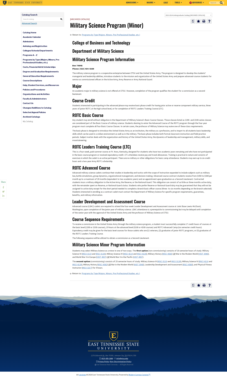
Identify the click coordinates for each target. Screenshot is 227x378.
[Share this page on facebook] (3, 187)
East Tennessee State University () (23, 3)
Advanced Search (29, 23)
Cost (166, 2)
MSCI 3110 (87, 253)
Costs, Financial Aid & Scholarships (39, 67)
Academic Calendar (32, 37)
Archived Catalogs (31, 117)
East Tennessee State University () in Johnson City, (113, 341)
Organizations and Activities (36, 94)
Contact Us (28, 103)
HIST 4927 (101, 257)
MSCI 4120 (141, 253)
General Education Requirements (38, 76)
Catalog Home (29, 33)
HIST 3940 (203, 253)
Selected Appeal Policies (34, 112)
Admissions (131, 2)
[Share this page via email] (3, 196)
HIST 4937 (138, 257)
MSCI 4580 (187, 264)
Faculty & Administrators (35, 99)
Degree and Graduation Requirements (41, 72)
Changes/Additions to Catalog (37, 108)
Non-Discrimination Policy (120, 361)
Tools (178, 2)
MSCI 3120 (100, 253)
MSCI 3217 (87, 267)
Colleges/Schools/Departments (38, 51)
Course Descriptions (32, 81)
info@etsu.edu (122, 358)
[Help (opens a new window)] (209, 21)
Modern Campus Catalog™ (139, 375)
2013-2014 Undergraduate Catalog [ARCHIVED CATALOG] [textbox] (185, 15)
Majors (150, 2)
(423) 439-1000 (107, 358)
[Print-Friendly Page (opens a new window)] (203, 21)
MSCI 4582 (167, 253)
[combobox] (188, 15)
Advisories (196, 2)
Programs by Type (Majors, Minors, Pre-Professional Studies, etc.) (41, 61)
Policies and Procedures (34, 90)
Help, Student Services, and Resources (41, 85)
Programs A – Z (30, 55)
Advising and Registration (35, 46)
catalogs (82, 375)
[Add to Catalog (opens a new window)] (198, 21)
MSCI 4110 (128, 253)
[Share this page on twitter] (3, 191)
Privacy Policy (103, 361)
